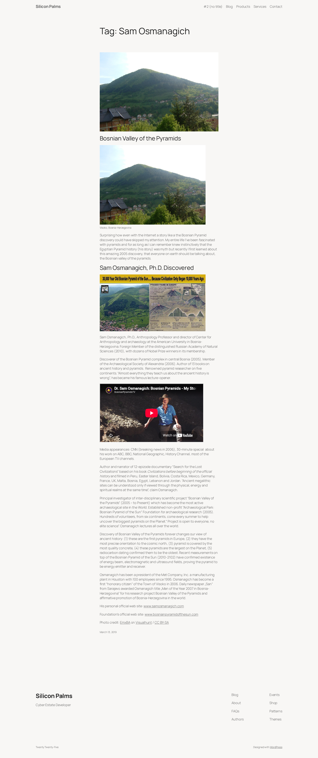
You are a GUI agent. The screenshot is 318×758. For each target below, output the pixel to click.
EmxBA (125, 622)
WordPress (276, 747)
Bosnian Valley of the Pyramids (140, 138)
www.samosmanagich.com (164, 606)
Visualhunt (144, 622)
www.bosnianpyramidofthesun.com (171, 614)
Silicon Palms (48, 6)
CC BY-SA (162, 622)
